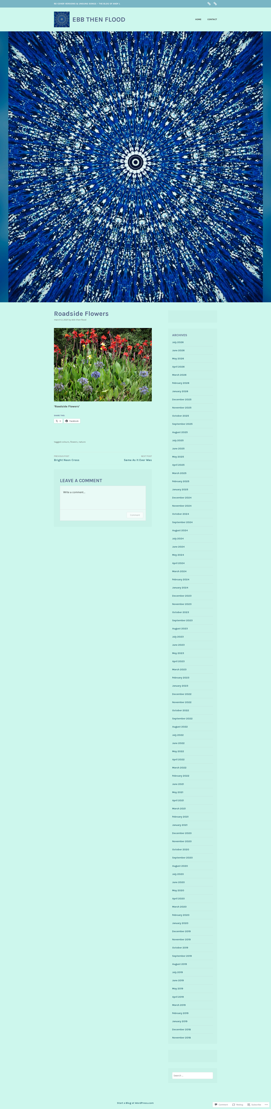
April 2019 (178, 996)
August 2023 (180, 628)
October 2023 (180, 612)
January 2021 (179, 824)
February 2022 (180, 775)
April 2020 (178, 898)
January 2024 (180, 587)
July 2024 (178, 538)
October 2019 (180, 947)
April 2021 (178, 800)
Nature (82, 442)
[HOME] (209, 3)
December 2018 (181, 1029)
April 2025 (178, 464)
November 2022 (181, 702)
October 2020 (180, 849)
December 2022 (181, 694)
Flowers (74, 442)
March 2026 (179, 374)
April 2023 (178, 661)
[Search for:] (192, 1075)
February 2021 (180, 816)
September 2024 (182, 522)
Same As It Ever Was (138, 458)
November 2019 (181, 939)
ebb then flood (98, 19)
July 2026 (178, 342)
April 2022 (178, 759)
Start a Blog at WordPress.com (135, 1102)
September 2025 (182, 423)
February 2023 (180, 677)
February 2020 (180, 914)
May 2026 (178, 358)
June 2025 (178, 448)
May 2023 (178, 653)
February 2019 (180, 1013)
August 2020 (180, 865)
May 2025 (178, 456)
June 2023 (178, 644)
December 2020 (182, 833)
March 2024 (179, 571)
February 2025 (180, 481)
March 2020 (179, 906)
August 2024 (180, 530)
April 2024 (178, 563)
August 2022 (180, 726)
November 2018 (181, 1037)
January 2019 (179, 1021)
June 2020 (178, 882)
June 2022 (178, 743)
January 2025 (180, 489)
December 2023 (181, 595)
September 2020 (182, 857)
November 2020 (182, 841)
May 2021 (177, 792)
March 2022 (179, 767)
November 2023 (181, 604)
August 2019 (179, 964)
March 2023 (179, 669)
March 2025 (179, 473)
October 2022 (180, 710)
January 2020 (180, 923)
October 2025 (180, 415)
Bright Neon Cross (66, 458)
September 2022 (182, 718)
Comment (135, 515)
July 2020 (178, 874)
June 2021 (178, 784)
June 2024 (178, 546)
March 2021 (179, 808)
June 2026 (178, 350)
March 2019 (179, 1004)
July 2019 (177, 972)
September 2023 (182, 620)
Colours (65, 442)
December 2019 (181, 931)
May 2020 (178, 890)
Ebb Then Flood (79, 319)
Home (198, 19)
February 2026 (180, 382)
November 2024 (181, 505)
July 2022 (178, 734)
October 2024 (180, 513)
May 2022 (178, 751)
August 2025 (180, 432)
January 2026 (180, 391)
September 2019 (182, 955)
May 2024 (178, 554)
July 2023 (178, 636)
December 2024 (181, 497)
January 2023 (180, 685)
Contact (212, 19)
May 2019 (177, 988)
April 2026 (178, 366)
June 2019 (178, 980)
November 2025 (181, 407)
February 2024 (180, 579)
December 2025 (181, 399)
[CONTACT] (215, 3)
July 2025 (178, 440)
